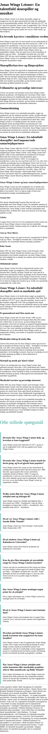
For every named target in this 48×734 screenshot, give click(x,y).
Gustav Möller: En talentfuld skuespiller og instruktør (21, 726)
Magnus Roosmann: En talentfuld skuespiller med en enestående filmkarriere (20, 729)
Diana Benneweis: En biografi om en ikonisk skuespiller (23, 692)
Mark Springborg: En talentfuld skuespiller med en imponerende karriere (21, 688)
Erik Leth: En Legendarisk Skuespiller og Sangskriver (27, 702)
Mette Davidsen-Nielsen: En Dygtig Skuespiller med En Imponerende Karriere (21, 724)
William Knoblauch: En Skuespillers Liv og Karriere (20, 722)
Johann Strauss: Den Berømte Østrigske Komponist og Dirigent (23, 690)
